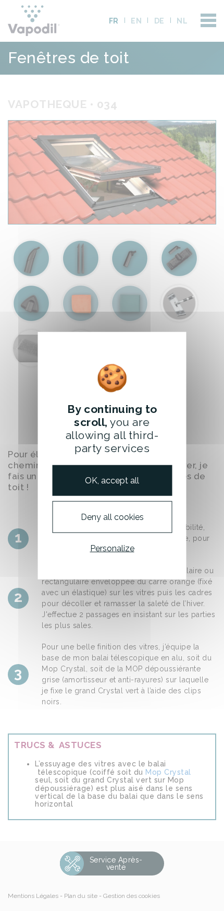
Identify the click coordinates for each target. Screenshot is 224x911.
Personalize (112, 548)
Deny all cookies (112, 517)
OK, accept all (112, 480)
